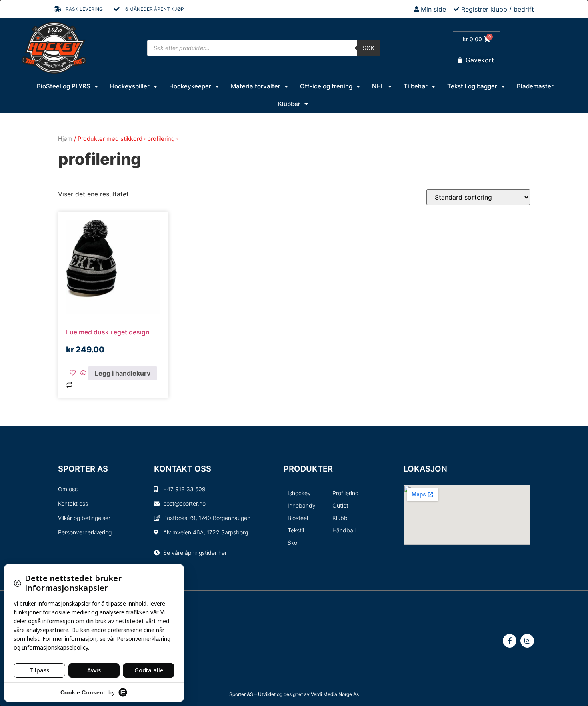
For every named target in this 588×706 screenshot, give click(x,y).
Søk (368, 47)
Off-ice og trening (326, 86)
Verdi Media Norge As (335, 694)
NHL (378, 86)
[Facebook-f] (509, 641)
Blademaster (535, 86)
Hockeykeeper (190, 86)
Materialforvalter (255, 86)
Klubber (289, 104)
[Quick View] (83, 373)
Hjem (65, 138)
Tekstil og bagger (472, 86)
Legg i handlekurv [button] (122, 373)
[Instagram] (527, 641)
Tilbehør (416, 86)
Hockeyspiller (130, 86)
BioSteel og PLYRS (63, 86)
